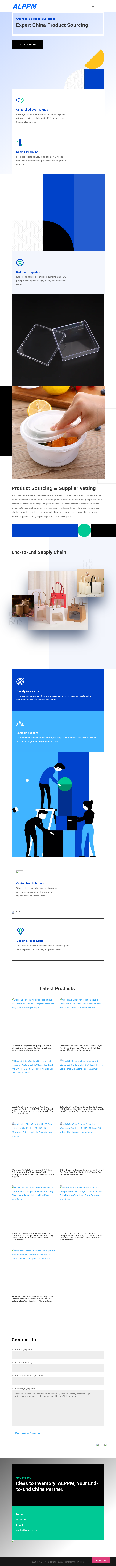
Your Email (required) (22, 1362)
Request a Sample (27, 1433)
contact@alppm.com (27, 1530)
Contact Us (101, 1560)
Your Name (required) (22, 1349)
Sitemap (52, 1562)
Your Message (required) (23, 1388)
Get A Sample (27, 44)
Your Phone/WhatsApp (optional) (27, 1375)
